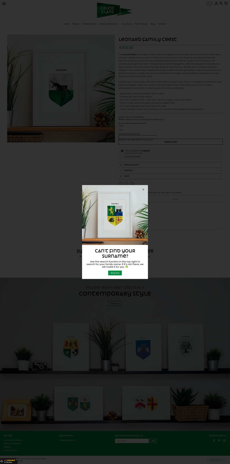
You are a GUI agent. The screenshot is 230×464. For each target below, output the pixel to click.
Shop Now (115, 273)
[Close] (143, 190)
